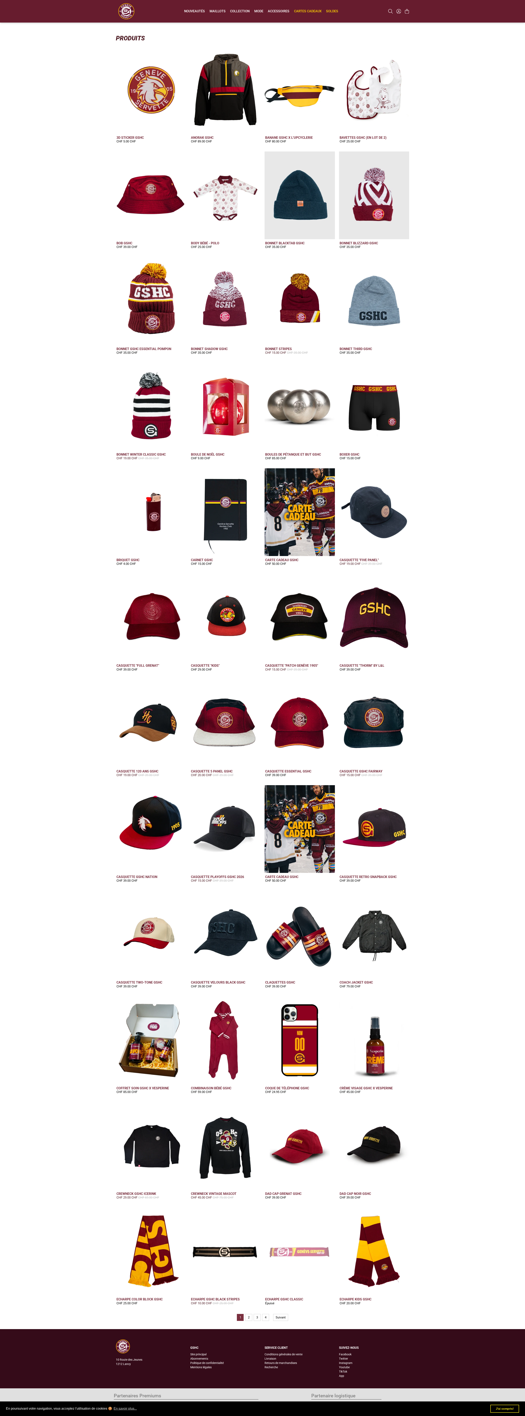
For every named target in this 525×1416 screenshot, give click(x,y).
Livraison (270, 1358)
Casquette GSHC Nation (136, 877)
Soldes (332, 11)
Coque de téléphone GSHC (287, 1088)
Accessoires (278, 11)
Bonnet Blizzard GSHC (359, 243)
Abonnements (199, 1358)
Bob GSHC (124, 243)
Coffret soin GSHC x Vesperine (142, 1088)
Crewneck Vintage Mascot (213, 1194)
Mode (258, 11)
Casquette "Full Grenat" (137, 666)
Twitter (343, 1358)
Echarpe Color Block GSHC (139, 1299)
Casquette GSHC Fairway (361, 771)
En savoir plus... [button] (125, 1408)
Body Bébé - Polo (205, 243)
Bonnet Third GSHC (356, 349)
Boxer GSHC (349, 454)
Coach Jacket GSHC (356, 982)
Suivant (281, 1317)
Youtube (344, 1367)
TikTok (343, 1371)
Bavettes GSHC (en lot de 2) (363, 138)
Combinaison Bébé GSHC (211, 1088)
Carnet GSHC (202, 560)
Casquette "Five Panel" (359, 560)
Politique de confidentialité (207, 1363)
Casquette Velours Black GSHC (218, 982)
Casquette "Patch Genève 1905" (291, 666)
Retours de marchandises (281, 1363)
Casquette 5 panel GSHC (212, 771)
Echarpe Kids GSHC (355, 1299)
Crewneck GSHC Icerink (136, 1194)
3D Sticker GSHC (130, 138)
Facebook (345, 1354)
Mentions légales (201, 1367)
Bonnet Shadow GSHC (209, 349)
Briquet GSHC (127, 560)
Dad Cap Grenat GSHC (283, 1194)
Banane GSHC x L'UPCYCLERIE (289, 138)
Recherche (271, 1367)
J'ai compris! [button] (505, 1408)
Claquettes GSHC (280, 982)
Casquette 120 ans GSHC (137, 771)
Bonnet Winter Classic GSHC (141, 454)
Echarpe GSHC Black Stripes (215, 1299)
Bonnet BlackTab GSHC (285, 243)
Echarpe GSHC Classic (284, 1299)
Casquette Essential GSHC (288, 771)
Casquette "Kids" (205, 666)
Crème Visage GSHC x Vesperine (366, 1088)
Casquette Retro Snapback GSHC (368, 877)
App (341, 1375)
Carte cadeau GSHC (281, 560)
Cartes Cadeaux (308, 11)
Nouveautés (194, 11)
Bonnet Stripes (278, 349)
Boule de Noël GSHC (207, 454)
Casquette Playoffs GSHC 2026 (217, 877)
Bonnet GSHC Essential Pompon (143, 349)
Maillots (218, 11)
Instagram (345, 1363)
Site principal (198, 1354)
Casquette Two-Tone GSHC (139, 982)
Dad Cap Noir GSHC (355, 1194)
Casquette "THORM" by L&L (362, 666)
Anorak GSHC (202, 138)
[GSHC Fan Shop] (126, 11)
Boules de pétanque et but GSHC (293, 454)
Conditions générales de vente (283, 1354)
